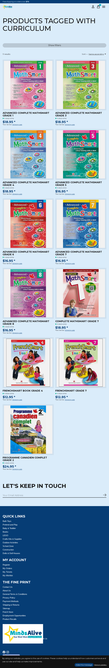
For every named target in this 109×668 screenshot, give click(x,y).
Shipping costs (17, 125)
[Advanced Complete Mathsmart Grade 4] (28, 154)
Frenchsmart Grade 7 (71, 390)
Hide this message (84, 665)
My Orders (7, 568)
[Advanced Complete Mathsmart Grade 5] (80, 154)
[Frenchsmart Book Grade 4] (28, 362)
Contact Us (7, 587)
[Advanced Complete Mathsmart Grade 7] (80, 223)
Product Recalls (9, 619)
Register (6, 565)
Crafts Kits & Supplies (12, 539)
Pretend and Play (10, 525)
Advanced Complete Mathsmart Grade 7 (78, 253)
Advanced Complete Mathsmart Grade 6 (26, 253)
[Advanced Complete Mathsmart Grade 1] (28, 85)
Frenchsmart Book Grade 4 (23, 390)
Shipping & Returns (11, 605)
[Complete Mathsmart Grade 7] (80, 293)
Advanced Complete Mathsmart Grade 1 (26, 114)
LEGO (5, 535)
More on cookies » (100, 665)
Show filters (54, 45)
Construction (8, 550)
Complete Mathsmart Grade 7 (77, 321)
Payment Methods (11, 601)
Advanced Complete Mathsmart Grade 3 (78, 114)
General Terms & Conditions (15, 594)
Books (5, 532)
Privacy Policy (9, 598)
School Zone (8, 546)
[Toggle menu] (103, 6)
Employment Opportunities (14, 615)
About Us (7, 590)
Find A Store (8, 612)
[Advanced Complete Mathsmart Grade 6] (28, 223)
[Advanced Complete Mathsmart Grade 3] (80, 85)
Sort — (85, 54)
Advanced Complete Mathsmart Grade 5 (78, 184)
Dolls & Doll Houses (11, 553)
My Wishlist (8, 575)
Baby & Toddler (9, 528)
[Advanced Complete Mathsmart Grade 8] (28, 293)
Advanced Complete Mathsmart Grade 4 (26, 184)
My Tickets (7, 572)
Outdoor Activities (10, 542)
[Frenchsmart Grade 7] (80, 362)
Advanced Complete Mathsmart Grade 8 (26, 322)
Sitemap (6, 608)
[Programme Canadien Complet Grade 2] (28, 429)
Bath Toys (7, 521)
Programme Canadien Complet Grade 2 (25, 459)
